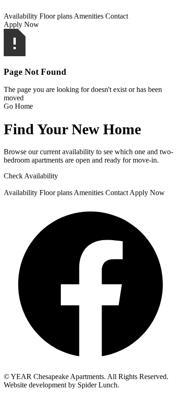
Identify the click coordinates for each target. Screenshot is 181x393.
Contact (116, 16)
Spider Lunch (97, 385)
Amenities (88, 16)
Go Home (18, 106)
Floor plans (55, 16)
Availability (21, 16)
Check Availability (31, 176)
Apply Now (21, 24)
